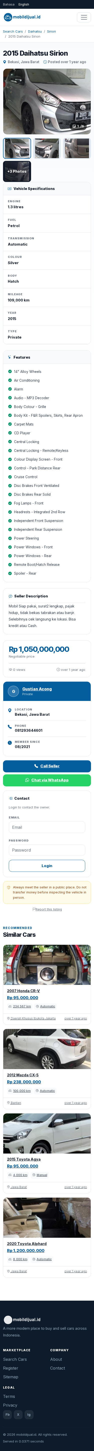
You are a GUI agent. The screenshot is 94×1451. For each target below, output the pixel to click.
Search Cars (13, 31)
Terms (9, 1396)
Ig (29, 1414)
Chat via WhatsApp (50, 780)
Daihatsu (35, 31)
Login (47, 865)
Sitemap (10, 1376)
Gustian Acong (37, 689)
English (24, 4)
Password (19, 840)
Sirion (51, 31)
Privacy (10, 1405)
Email (14, 817)
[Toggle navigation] (84, 17)
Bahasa (9, 4)
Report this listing (49, 909)
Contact (57, 1368)
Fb (8, 1414)
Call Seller (50, 766)
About (56, 1359)
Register (10, 1368)
